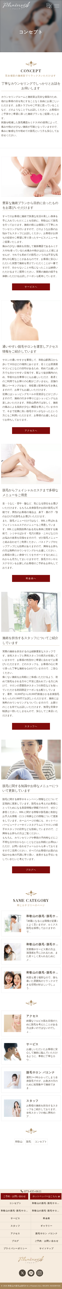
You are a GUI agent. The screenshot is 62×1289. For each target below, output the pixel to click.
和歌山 (18, 1141)
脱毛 (28, 1141)
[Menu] (56, 5)
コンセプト (41, 1141)
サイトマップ (46, 1248)
